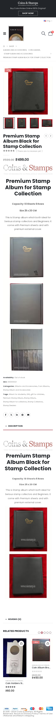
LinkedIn (16, 414)
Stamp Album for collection (15, 401)
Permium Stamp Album (13, 398)
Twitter (11, 414)
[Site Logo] (16, 33)
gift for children (37, 394)
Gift (28, 394)
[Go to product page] (14, 657)
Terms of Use (46, 713)
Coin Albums (43, 386)
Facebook (5, 414)
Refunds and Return (14, 715)
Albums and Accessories (26, 386)
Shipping (29, 715)
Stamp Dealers (9, 405)
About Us (18, 713)
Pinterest (22, 414)
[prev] (46, 136)
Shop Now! (28, 13)
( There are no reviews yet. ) (29, 151)
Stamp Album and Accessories (16, 390)
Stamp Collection (35, 401)
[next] (51, 136)
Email (28, 414)
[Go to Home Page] (4, 46)
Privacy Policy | (31, 713)
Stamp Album (30, 398)
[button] (5, 33)
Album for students (17, 394)
